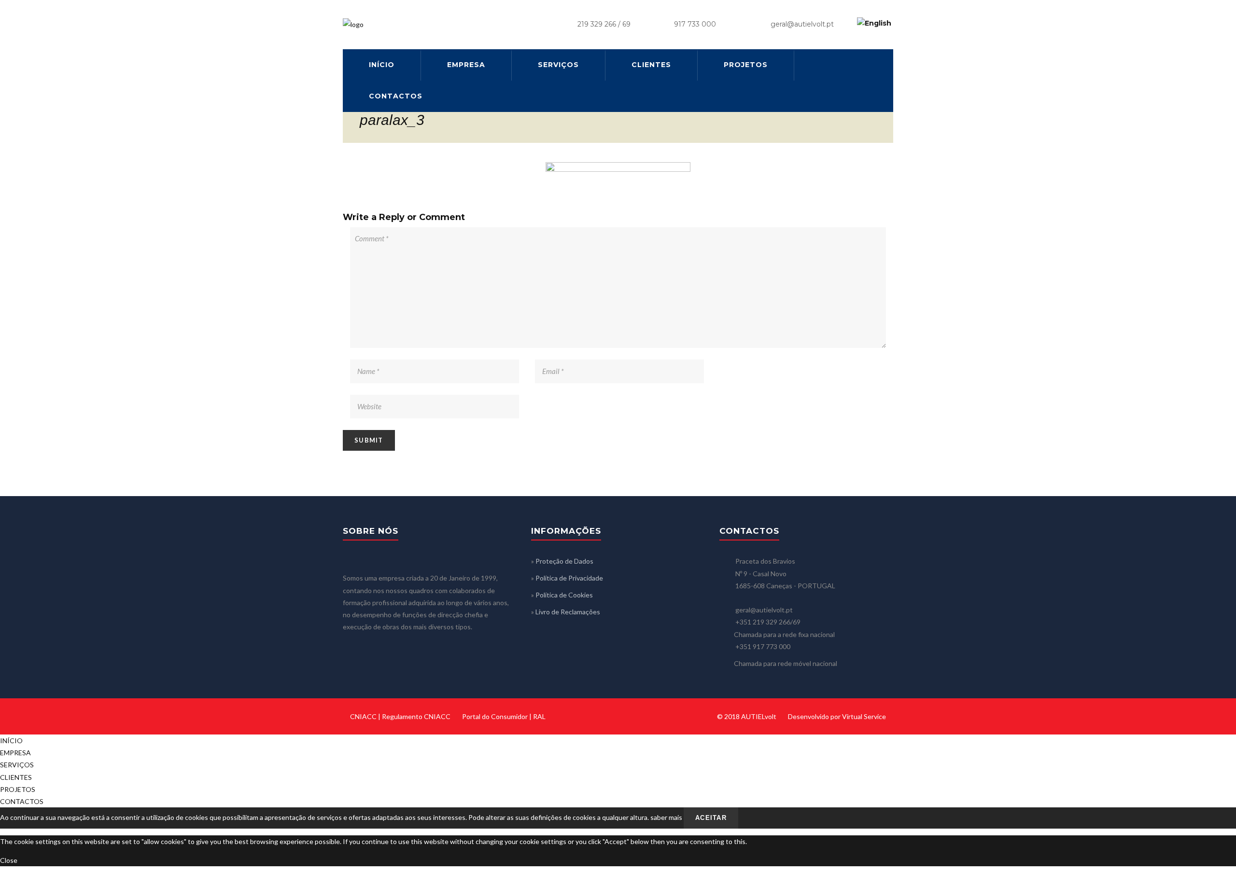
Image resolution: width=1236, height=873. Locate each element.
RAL (539, 716)
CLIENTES (651, 64)
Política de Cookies (564, 595)
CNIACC (363, 716)
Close (8, 860)
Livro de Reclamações (567, 612)
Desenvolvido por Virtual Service (837, 716)
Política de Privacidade (569, 578)
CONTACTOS (395, 96)
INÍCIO (381, 64)
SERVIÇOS (558, 64)
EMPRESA (466, 64)
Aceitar (711, 817)
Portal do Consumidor (495, 716)
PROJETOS (746, 64)
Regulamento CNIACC (416, 716)
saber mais (666, 817)
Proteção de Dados (564, 561)
